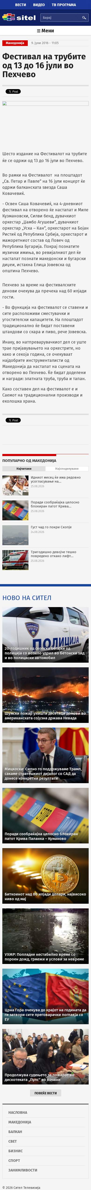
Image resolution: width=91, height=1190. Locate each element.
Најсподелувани (67, 468)
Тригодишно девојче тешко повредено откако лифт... (53, 554)
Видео (39, 5)
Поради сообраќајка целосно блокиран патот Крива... (55, 504)
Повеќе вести (46, 1093)
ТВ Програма (64, 5)
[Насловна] (18, 20)
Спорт (14, 1160)
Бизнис (15, 1151)
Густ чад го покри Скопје (51, 527)
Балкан (15, 1132)
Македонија (19, 1122)
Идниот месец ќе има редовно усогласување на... (56, 479)
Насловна (17, 1112)
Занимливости (22, 1170)
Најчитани (24, 468)
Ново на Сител (27, 598)
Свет (12, 1141)
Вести (20, 5)
